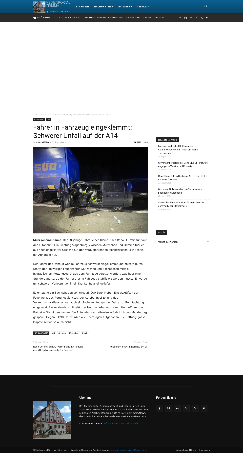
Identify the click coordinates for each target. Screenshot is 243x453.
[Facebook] (180, 17)
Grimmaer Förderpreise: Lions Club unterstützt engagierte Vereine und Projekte (183, 165)
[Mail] (190, 17)
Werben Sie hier (115, 17)
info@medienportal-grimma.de (121, 423)
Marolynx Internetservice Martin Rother (129, 450)
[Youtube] (207, 17)
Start (35, 114)
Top (48, 119)
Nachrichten (102, 6)
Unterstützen (133, 17)
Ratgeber (124, 6)
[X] (201, 17)
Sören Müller (43, 142)
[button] (206, 6)
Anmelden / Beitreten (95, 17)
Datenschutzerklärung (186, 450)
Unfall (84, 333)
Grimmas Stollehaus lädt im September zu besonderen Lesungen (180, 191)
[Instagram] (185, 17)
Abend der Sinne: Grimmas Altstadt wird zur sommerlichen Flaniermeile (181, 204)
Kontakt (147, 17)
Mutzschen (74, 333)
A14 (53, 333)
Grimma (62, 333)
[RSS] (196, 17)
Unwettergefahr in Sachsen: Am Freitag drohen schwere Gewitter (183, 178)
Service (142, 6)
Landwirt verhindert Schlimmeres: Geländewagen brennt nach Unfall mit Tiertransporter (178, 149)
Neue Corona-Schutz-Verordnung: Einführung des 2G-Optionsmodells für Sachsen (58, 348)
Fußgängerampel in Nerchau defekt (129, 346)
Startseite (82, 6)
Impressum (159, 17)
